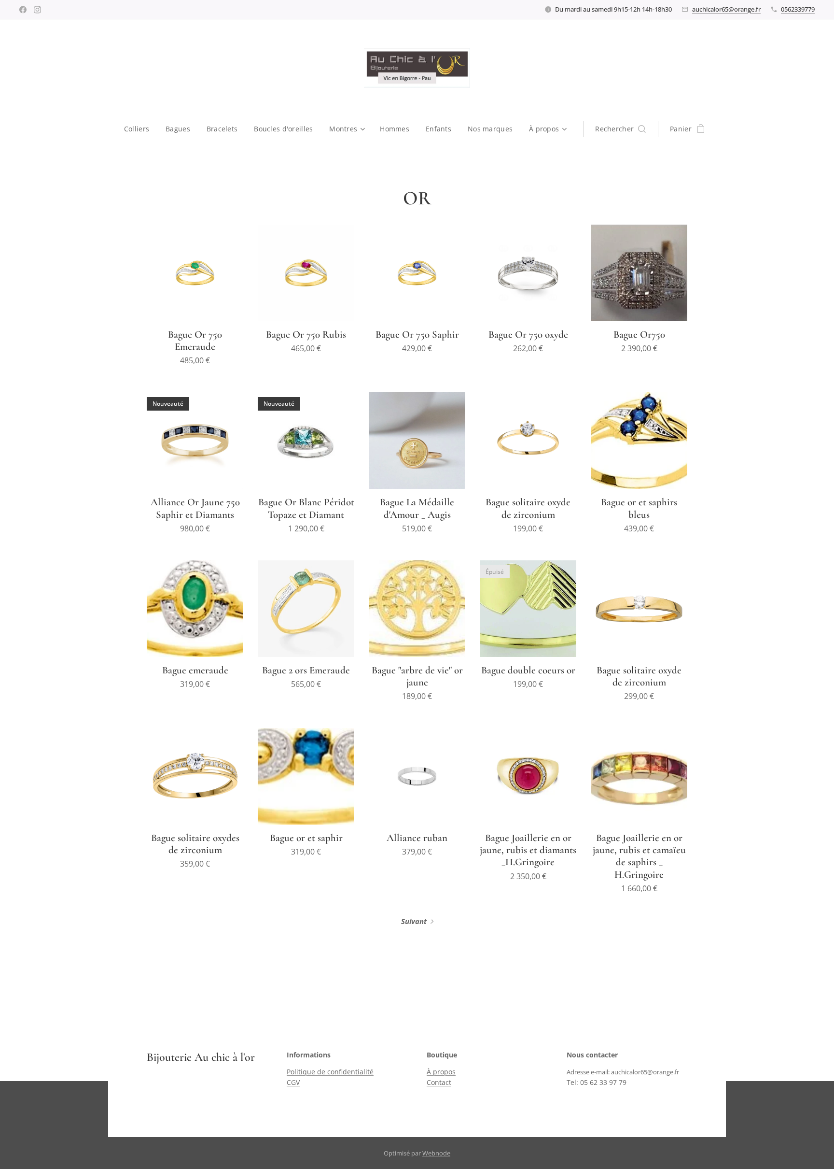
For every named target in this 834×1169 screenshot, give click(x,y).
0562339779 (798, 9)
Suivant (414, 921)
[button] (620, 129)
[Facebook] (23, 9)
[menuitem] (140, 129)
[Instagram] (37, 9)
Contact (439, 1082)
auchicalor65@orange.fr (726, 9)
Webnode (436, 1153)
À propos (441, 1071)
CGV (293, 1082)
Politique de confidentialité (330, 1071)
